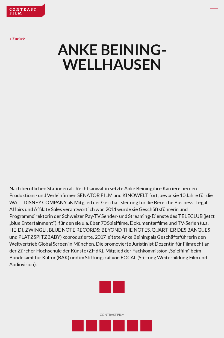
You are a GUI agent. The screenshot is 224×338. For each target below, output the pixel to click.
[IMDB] (105, 287)
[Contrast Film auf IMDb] (105, 325)
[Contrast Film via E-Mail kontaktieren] (146, 325)
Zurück (18, 38)
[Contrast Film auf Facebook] (132, 325)
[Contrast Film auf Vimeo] (91, 325)
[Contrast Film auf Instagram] (119, 325)
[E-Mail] (119, 287)
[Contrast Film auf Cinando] (78, 325)
